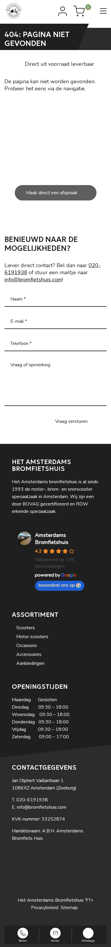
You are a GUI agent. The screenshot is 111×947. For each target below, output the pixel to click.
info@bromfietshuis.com (33, 279)
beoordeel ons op (56, 585)
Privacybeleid (44, 908)
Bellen (23, 940)
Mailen (55, 940)
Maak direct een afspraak (52, 193)
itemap (71, 908)
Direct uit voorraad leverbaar (59, 64)
